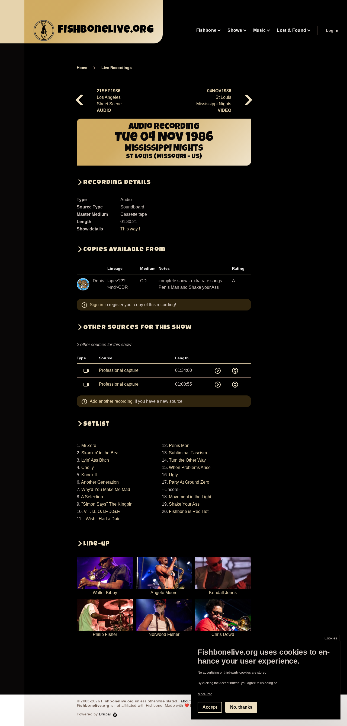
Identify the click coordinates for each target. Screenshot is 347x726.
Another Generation (100, 482)
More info (205, 694)
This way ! (130, 229)
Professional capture (119, 370)
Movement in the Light (190, 496)
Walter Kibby (105, 592)
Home (82, 67)
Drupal (105, 714)
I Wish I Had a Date (102, 518)
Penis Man (179, 445)
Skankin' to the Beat (100, 453)
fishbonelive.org (106, 30)
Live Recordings (116, 67)
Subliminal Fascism (188, 453)
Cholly (87, 467)
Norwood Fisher (164, 634)
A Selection (92, 496)
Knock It (89, 475)
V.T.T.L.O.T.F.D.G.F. (102, 511)
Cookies (330, 638)
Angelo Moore (164, 592)
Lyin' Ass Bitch (95, 460)
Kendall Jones (223, 592)
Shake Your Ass (184, 504)
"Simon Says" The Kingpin (107, 504)
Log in (332, 30)
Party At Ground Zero (189, 482)
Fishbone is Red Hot (188, 511)
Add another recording (111, 401)
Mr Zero (88, 445)
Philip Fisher (105, 634)
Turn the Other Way (187, 460)
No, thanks (241, 707)
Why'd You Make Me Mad (105, 489)
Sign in (96, 304)
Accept (210, 707)
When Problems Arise (190, 467)
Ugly (173, 475)
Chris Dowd (222, 634)
